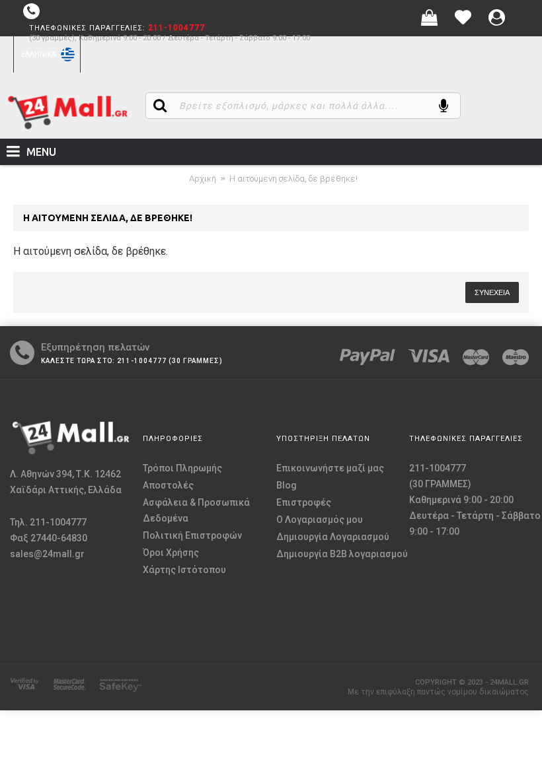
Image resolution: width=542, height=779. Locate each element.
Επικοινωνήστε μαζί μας (330, 468)
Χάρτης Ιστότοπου (184, 569)
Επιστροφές (303, 502)
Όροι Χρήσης (171, 552)
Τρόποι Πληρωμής (182, 468)
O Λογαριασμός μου (319, 519)
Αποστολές (168, 485)
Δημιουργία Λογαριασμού (332, 536)
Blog (286, 485)
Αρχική (202, 179)
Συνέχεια (492, 292)
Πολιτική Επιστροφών (192, 535)
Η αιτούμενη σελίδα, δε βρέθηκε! (293, 179)
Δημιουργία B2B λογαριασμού (342, 554)
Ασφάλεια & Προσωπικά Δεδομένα (196, 510)
